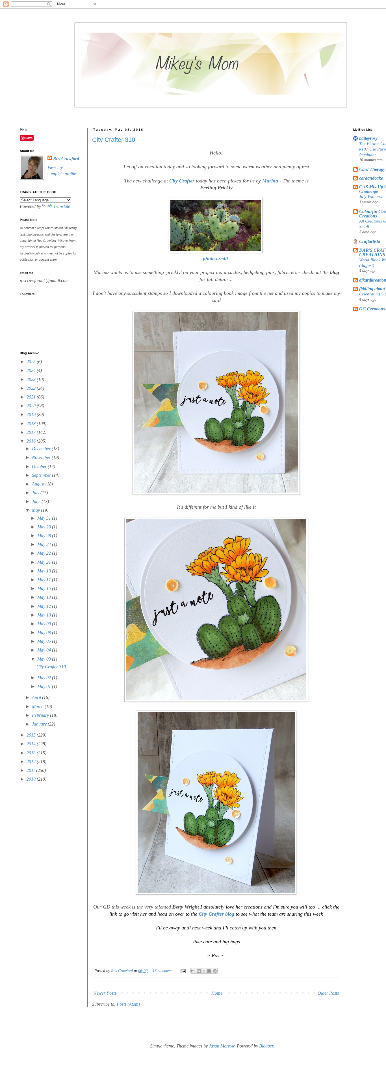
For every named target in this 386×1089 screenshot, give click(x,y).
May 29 (44, 526)
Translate (61, 206)
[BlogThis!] (198, 971)
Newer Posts (105, 993)
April (37, 697)
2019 (32, 414)
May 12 (44, 606)
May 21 (44, 562)
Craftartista (369, 241)
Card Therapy (372, 169)
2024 (32, 370)
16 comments (163, 970)
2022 (32, 388)
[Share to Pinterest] (215, 971)
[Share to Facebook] (209, 971)
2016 (32, 441)
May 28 (44, 535)
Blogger (266, 1046)
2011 (31, 770)
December (42, 448)
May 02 (44, 677)
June (37, 501)
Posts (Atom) (128, 1004)
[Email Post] (183, 970)
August (38, 484)
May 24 (44, 544)
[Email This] (193, 971)
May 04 (44, 650)
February (41, 715)
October (40, 466)
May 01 (44, 686)
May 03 (44, 659)
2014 (32, 743)
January (40, 724)
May (36, 510)
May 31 (44, 518)
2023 (32, 379)
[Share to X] (204, 971)
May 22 (44, 553)
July (36, 492)
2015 (32, 735)
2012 (32, 761)
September (42, 475)
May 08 (44, 632)
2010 (32, 779)
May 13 (44, 597)
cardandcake (371, 178)
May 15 (44, 588)
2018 (32, 423)
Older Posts (328, 993)
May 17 (44, 579)
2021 (32, 397)
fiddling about (372, 288)
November (42, 457)
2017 (32, 432)
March (38, 706)
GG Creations (372, 308)
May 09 (44, 623)
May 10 (44, 615)
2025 (32, 361)
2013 (32, 752)
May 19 (44, 571)
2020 (32, 405)
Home (216, 993)
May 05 (44, 641)
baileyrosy (368, 138)
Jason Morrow (222, 1046)
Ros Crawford (122, 970)
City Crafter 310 (113, 139)
